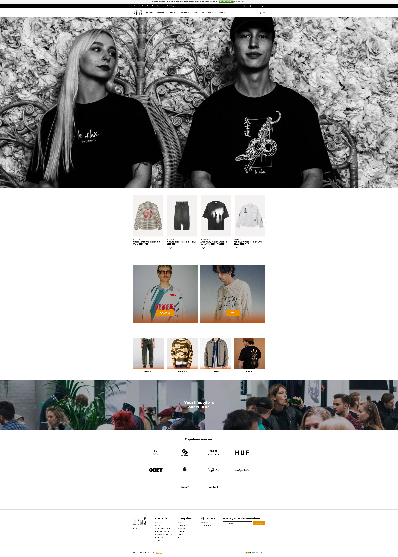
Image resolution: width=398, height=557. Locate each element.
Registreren (204, 522)
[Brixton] (156, 453)
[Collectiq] (185, 453)
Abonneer (259, 523)
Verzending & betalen (162, 528)
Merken (210, 13)
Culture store (220, 13)
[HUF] (242, 453)
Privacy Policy (159, 537)
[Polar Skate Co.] (185, 470)
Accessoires (182, 528)
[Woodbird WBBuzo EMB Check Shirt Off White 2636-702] (148, 215)
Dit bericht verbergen (226, 1)
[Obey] (156, 470)
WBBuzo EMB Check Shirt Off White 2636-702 (146, 243)
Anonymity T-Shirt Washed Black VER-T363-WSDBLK (213, 243)
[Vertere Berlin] (213, 470)
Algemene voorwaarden (163, 534)
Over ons (158, 522)
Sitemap (158, 540)
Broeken (148, 371)
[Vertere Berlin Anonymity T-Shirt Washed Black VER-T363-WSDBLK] (215, 215)
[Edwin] (213, 453)
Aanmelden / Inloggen (258, 6)
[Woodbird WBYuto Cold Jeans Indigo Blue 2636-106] (182, 215)
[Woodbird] (213, 487)
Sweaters (182, 371)
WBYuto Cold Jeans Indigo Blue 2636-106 (181, 243)
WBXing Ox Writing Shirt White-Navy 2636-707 (249, 243)
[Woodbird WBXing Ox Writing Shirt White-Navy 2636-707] (249, 215)
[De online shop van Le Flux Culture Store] (137, 12)
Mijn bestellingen (206, 525)
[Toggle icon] (259, 13)
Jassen (215, 371)
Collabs (249, 371)
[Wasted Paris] (242, 470)
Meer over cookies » (240, 1)
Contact (158, 525)
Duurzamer (185, 13)
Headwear (181, 525)
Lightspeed (159, 553)
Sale (202, 13)
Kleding (180, 522)
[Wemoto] (185, 487)
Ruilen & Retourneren (162, 531)
